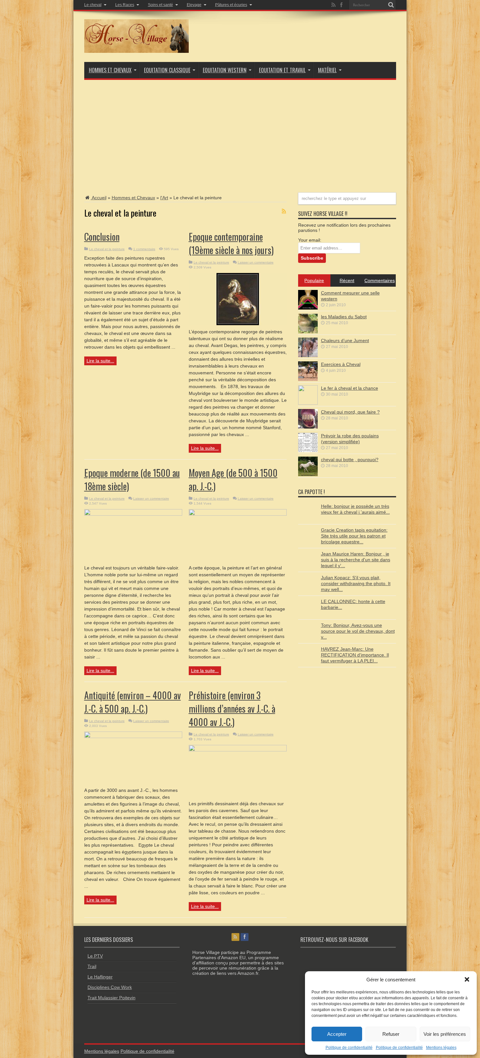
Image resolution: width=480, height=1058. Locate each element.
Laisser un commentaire (256, 262)
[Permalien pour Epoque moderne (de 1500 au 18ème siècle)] (133, 514)
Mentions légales (441, 1047)
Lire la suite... (100, 360)
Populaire (314, 280)
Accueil (98, 197)
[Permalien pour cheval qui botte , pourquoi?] (308, 474)
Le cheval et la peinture (107, 249)
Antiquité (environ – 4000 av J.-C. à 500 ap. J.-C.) (132, 701)
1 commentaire (144, 249)
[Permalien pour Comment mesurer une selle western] (308, 307)
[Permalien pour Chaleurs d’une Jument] (308, 355)
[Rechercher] (391, 5)
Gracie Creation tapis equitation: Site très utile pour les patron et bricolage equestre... (354, 535)
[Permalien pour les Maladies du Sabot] (308, 331)
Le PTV (95, 956)
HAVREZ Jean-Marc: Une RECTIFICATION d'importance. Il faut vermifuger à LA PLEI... (355, 654)
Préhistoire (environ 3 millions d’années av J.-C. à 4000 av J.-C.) (232, 708)
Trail (92, 966)
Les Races (124, 5)
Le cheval (93, 5)
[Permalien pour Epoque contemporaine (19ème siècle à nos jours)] (238, 323)
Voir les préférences (445, 1034)
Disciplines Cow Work (110, 987)
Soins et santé (160, 5)
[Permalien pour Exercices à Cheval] (308, 379)
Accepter (336, 1034)
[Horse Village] (136, 51)
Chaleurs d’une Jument (345, 340)
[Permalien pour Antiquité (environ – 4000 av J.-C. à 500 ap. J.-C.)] (133, 736)
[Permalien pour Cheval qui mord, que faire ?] (308, 427)
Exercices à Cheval (340, 364)
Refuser (390, 1034)
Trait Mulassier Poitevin (112, 997)
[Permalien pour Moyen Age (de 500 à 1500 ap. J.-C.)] (238, 514)
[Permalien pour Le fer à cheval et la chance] (308, 403)
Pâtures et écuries (231, 5)
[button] (467, 979)
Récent (347, 280)
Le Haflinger (100, 976)
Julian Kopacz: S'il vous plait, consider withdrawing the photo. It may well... (356, 583)
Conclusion (102, 236)
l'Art (164, 197)
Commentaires (379, 280)
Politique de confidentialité (349, 1047)
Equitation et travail (282, 70)
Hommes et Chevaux (110, 70)
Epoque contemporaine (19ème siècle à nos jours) (231, 243)
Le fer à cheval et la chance (349, 388)
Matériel (327, 70)
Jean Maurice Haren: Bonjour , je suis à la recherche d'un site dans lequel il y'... (355, 559)
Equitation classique (167, 70)
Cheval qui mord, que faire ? (350, 412)
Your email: (309, 240)
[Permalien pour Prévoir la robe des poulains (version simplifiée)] (308, 450)
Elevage (194, 5)
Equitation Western (225, 70)
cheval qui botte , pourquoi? (349, 459)
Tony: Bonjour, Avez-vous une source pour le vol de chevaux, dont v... (358, 631)
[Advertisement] (240, 132)
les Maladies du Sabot (344, 316)
